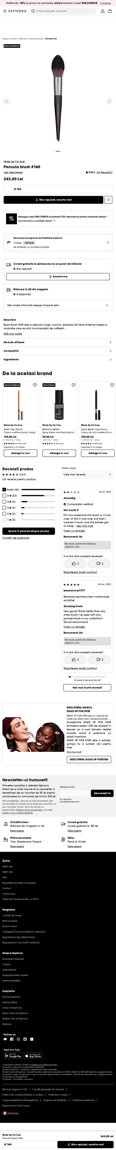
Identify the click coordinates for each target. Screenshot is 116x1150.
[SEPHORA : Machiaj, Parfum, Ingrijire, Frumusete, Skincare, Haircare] (17, 11)
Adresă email (67, 787)
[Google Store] (13, 1056)
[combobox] (88, 474)
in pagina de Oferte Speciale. (43, 1065)
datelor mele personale (29, 810)
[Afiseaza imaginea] (58, 99)
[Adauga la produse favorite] (34, 385)
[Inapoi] (7, 101)
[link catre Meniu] (4, 11)
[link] (28, 531)
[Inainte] (109, 101)
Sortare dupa (69, 468)
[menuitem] (102, 11)
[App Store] (33, 1056)
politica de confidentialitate (17, 813)
